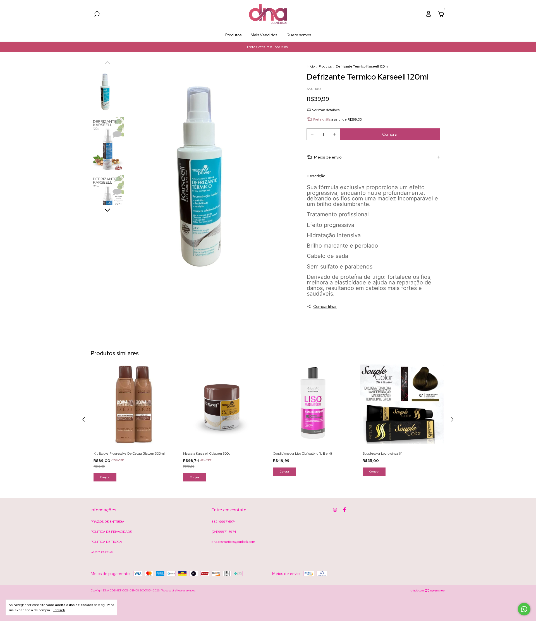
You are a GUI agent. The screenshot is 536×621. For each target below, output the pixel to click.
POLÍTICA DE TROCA (106, 542)
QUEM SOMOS (102, 552)
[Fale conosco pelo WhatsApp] (524, 609)
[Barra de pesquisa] (97, 14)
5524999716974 (224, 521)
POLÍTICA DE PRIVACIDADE (111, 531)
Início (311, 66)
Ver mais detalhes (325, 110)
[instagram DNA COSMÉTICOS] (335, 509)
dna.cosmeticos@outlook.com (233, 542)
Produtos (233, 34)
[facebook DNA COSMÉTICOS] (344, 509)
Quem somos (298, 34)
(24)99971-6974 (224, 531)
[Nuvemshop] (427, 591)
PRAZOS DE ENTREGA (107, 521)
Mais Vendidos (264, 34)
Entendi (59, 610)
